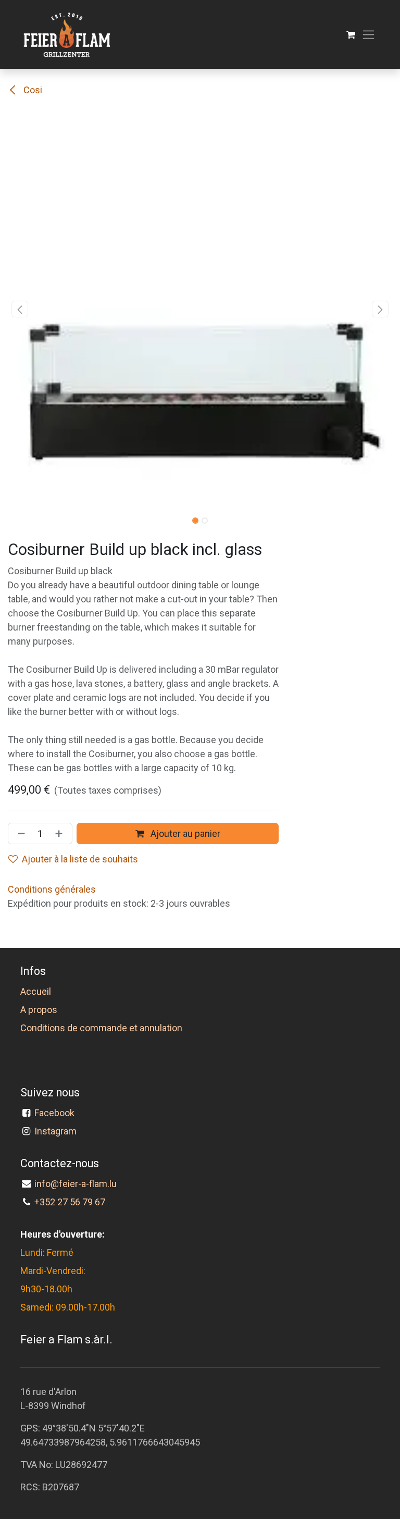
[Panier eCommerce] (350, 35)
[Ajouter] (61, 833)
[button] (20, 309)
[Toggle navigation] (368, 34)
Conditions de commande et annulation (101, 1027)
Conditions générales (52, 889)
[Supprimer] (19, 833)
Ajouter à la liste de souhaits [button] (80, 859)
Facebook (56, 1112)
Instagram (55, 1131)
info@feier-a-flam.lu (75, 1183)
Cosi (31, 89)
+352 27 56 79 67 (69, 1201)
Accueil (35, 991)
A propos (38, 1009)
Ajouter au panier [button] (184, 833)
